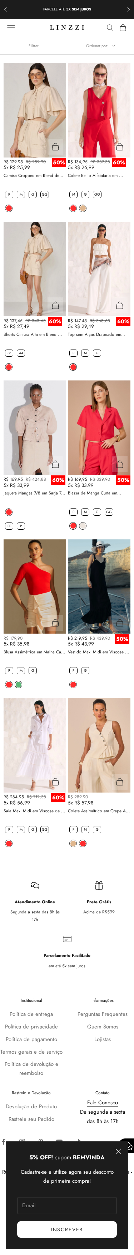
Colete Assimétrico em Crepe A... (99, 811)
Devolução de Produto (31, 1106)
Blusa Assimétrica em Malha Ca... (34, 652)
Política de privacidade (31, 1027)
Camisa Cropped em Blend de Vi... (31, 175)
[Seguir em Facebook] (3, 1141)
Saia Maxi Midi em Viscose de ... (34, 811)
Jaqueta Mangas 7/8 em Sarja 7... (34, 493)
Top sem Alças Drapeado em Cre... (94, 334)
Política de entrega (31, 1014)
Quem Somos (102, 1027)
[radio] (8, 194)
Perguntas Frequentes (103, 1014)
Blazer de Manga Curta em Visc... (92, 493)
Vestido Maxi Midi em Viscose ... (98, 652)
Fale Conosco (102, 1102)
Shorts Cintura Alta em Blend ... (33, 334)
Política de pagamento (31, 1039)
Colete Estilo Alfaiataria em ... (95, 175)
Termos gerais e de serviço (31, 1052)
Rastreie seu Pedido (31, 1119)
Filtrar (34, 46)
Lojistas (102, 1039)
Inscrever (67, 1229)
